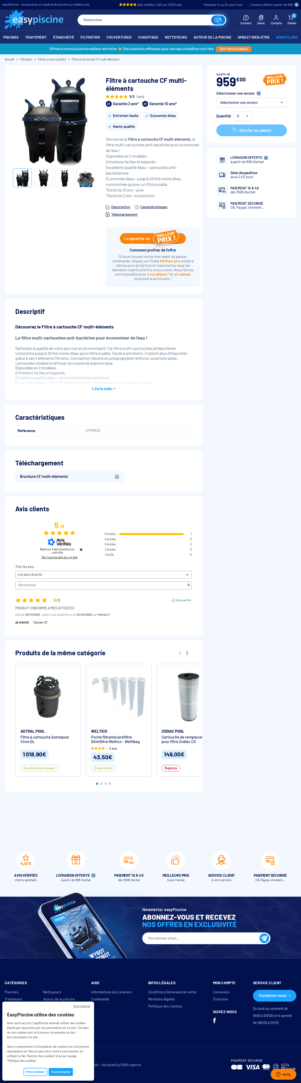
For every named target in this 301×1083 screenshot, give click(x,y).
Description (120, 207)
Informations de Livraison (111, 992)
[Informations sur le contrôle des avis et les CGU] (81, 549)
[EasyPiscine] (34, 20)
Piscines (11, 992)
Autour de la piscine (59, 999)
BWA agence (131, 1065)
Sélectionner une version (235, 93)
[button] (251, 103)
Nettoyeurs (52, 992)
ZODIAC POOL (173, 731)
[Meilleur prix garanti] (275, 80)
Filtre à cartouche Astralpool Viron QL (44, 739)
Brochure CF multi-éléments (44, 476)
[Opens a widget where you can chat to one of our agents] (283, 1075)
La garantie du (137, 238)
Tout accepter (61, 1072)
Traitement (13, 999)
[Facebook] (214, 1021)
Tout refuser (81, 1006)
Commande (100, 999)
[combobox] (152, 20)
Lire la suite (102, 389)
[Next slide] (186, 653)
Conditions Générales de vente (172, 992)
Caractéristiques (153, 207)
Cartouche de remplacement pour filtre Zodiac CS (186, 739)
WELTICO (99, 731)
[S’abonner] (264, 938)
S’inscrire (220, 999)
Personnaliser (35, 1072)
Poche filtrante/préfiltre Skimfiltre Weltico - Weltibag (115, 739)
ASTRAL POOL (32, 731)
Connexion (221, 992)
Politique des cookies (165, 1006)
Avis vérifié (183, 600)
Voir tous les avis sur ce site (59, 557)
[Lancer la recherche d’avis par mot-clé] (188, 585)
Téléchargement (124, 214)
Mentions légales (161, 999)
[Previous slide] (179, 653)
